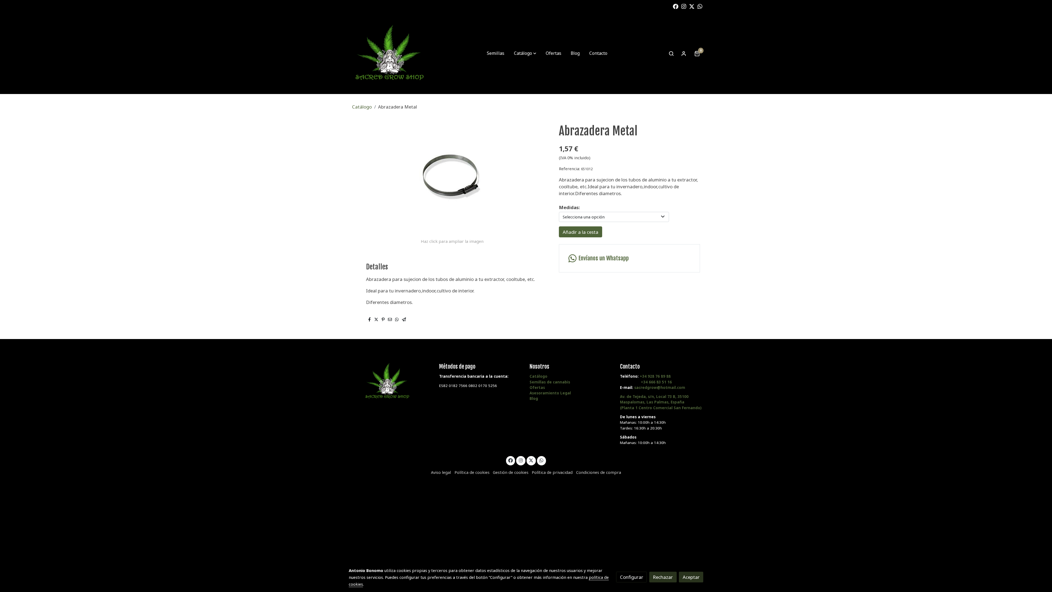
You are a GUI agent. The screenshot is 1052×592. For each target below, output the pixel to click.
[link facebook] (675, 6)
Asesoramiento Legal (550, 393)
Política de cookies (472, 472)
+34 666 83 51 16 (656, 382)
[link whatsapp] (699, 6)
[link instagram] (683, 6)
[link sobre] (390, 381)
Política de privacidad (552, 472)
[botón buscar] (671, 53)
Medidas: (569, 207)
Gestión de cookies (510, 472)
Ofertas (537, 387)
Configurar (631, 577)
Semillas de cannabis (550, 382)
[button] (525, 53)
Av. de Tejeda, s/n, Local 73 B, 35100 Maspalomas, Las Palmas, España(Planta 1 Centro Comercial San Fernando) (661, 402)
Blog (534, 398)
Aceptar (691, 577)
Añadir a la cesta (580, 232)
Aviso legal (441, 472)
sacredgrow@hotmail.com (659, 387)
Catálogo (362, 107)
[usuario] (684, 53)
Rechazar (663, 577)
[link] (389, 53)
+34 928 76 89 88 (655, 376)
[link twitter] (691, 6)
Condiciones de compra (598, 472)
